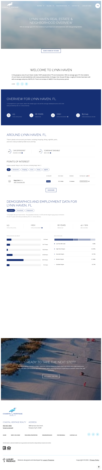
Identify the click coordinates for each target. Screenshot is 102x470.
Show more (51, 190)
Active (32, 169)
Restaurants (16, 169)
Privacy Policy (94, 460)
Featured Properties (31, 435)
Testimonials (61, 435)
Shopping (25, 169)
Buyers (39, 6)
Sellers (49, 6)
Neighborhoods (61, 6)
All (9, 169)
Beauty (39, 169)
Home (4, 435)
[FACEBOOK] (89, 434)
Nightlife (46, 169)
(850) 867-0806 (86, 6)
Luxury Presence (48, 460)
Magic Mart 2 (17, 180)
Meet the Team (15, 435)
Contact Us (73, 435)
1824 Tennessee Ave (19, 182)
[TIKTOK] (93, 434)
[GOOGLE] (97, 434)
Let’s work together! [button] (51, 376)
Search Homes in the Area (51, 51)
